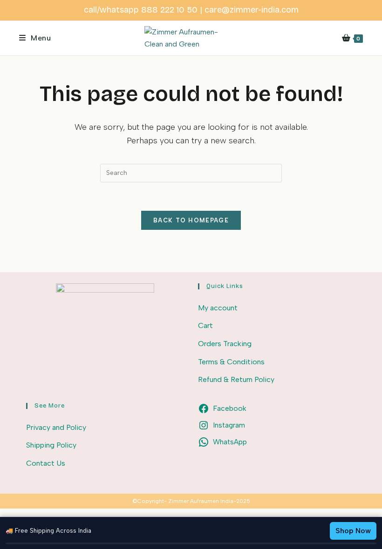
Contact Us (45, 463)
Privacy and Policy (56, 427)
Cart (205, 325)
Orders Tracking (225, 343)
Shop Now (353, 530)
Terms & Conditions (231, 361)
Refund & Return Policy (236, 379)
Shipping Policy (51, 445)
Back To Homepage (191, 220)
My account (218, 307)
